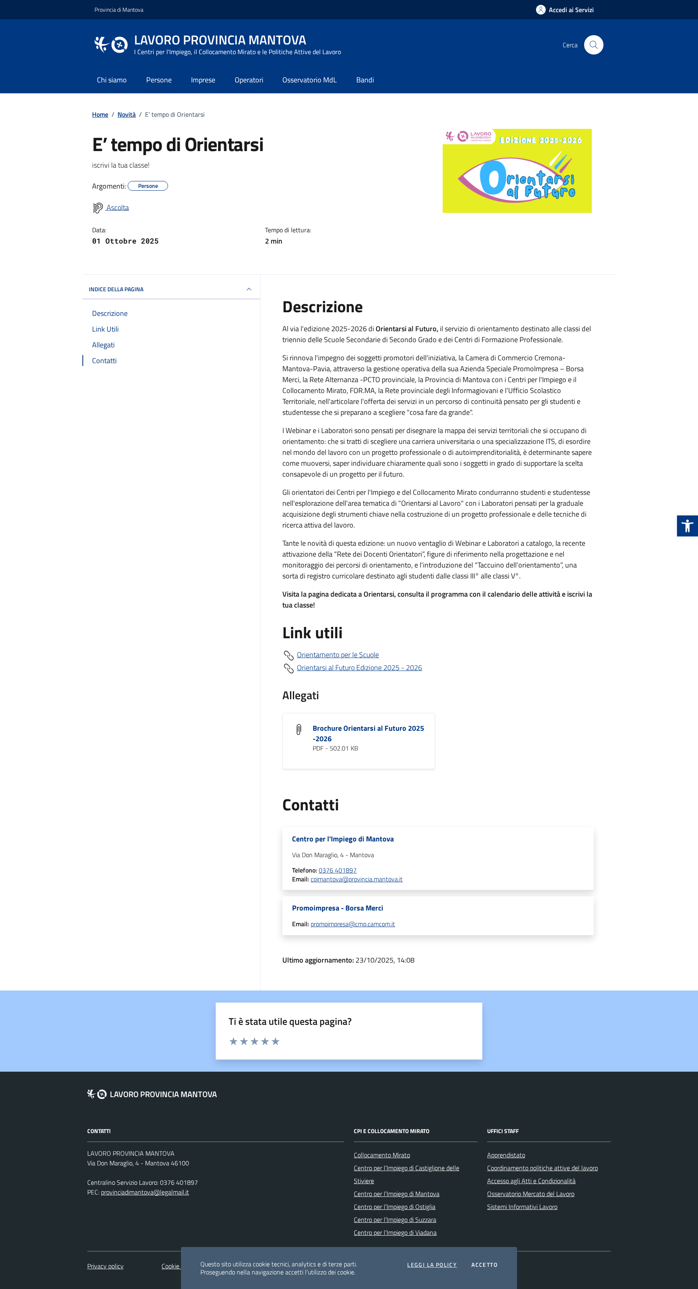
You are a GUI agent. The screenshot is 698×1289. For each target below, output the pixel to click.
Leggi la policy (432, 1265)
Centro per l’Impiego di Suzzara (395, 1219)
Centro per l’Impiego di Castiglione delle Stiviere (406, 1174)
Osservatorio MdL (309, 79)
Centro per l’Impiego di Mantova (396, 1194)
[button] (687, 525)
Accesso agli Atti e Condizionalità (531, 1181)
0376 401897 (338, 870)
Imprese (203, 79)
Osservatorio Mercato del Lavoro (530, 1194)
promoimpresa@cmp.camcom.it (353, 924)
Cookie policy (179, 1266)
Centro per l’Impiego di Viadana (395, 1232)
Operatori (249, 79)
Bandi (365, 79)
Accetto (484, 1265)
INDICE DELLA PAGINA (116, 289)
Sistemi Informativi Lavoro (522, 1206)
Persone (159, 79)
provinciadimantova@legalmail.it (145, 1192)
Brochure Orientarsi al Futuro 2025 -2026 (368, 733)
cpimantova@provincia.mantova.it (357, 879)
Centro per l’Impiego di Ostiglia (394, 1206)
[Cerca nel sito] (593, 45)
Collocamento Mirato (382, 1155)
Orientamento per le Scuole (338, 654)
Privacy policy (105, 1266)
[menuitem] (110, 208)
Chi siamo (112, 79)
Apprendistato (506, 1155)
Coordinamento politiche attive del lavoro (542, 1168)
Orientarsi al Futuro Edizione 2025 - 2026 (359, 667)
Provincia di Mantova (119, 9)
